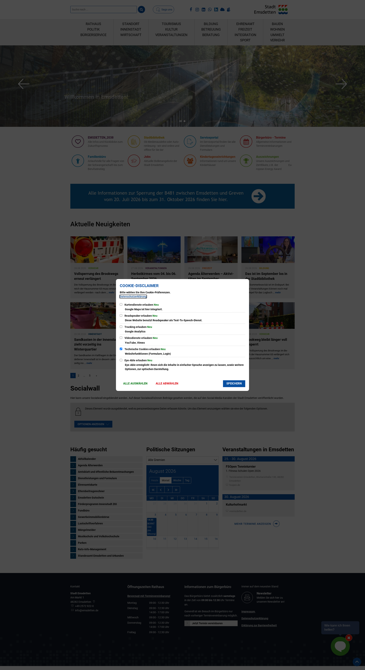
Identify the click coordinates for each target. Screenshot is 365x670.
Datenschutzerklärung (133, 296)
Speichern (234, 383)
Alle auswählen (135, 383)
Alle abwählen (167, 383)
